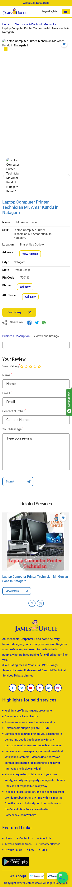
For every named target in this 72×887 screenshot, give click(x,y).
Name (7, 375)
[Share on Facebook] (29, 322)
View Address (30, 254)
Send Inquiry (14, 312)
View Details (12, 591)
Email (7, 393)
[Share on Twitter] (37, 322)
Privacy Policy (13, 849)
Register (53, 11)
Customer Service (49, 844)
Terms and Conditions (18, 844)
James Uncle (34, 882)
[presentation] (3, 176)
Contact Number (14, 411)
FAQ (31, 849)
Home (5, 24)
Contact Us (26, 838)
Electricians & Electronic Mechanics (35, 24)
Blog (44, 849)
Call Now (25, 287)
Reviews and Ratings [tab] (45, 336)
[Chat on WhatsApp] (62, 877)
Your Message (12, 429)
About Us (45, 838)
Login (44, 11)
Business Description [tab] (16, 336)
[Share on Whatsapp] (44, 322)
